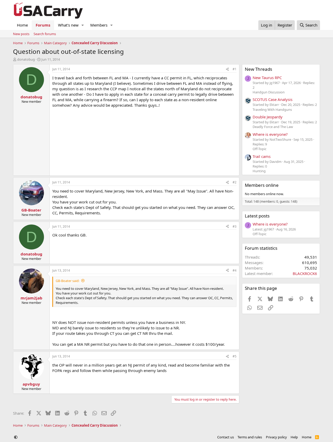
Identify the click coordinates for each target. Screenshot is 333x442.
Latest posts (257, 216)
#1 (234, 69)
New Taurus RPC (267, 77)
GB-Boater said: (67, 280)
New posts (21, 33)
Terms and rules (250, 437)
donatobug (26, 59)
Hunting (259, 171)
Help (294, 437)
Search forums (45, 33)
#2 (234, 182)
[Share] (227, 69)
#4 (234, 270)
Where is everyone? (270, 134)
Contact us (225, 437)
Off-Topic (259, 148)
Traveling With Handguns (272, 109)
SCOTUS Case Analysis (272, 99)
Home (22, 25)
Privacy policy (276, 437)
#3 (234, 226)
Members (98, 25)
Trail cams (262, 156)
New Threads (258, 69)
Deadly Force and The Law (273, 126)
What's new (68, 25)
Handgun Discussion (269, 92)
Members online (262, 185)
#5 (234, 356)
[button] (82, 25)
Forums (43, 25)
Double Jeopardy (268, 116)
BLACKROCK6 (305, 273)
